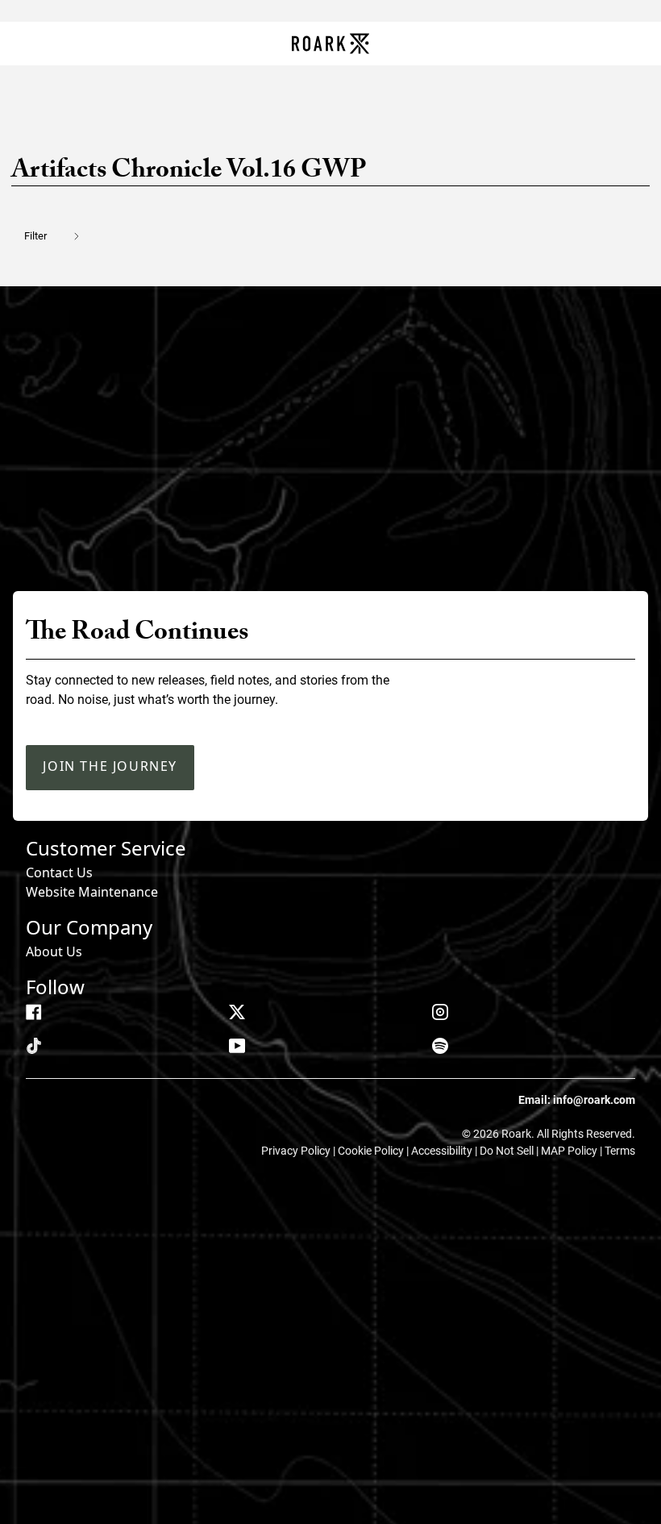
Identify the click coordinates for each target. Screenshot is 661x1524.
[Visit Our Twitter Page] (237, 1012)
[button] (61, 236)
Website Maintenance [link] (92, 892)
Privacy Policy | (299, 1150)
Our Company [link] (89, 927)
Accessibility (443, 1150)
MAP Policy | (573, 1150)
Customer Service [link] (106, 848)
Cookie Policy (372, 1150)
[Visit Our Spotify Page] (440, 1046)
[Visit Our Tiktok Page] (34, 1046)
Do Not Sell (508, 1150)
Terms (620, 1150)
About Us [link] (54, 951)
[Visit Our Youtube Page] (237, 1046)
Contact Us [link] (59, 872)
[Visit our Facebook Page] (34, 1012)
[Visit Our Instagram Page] (440, 1012)
